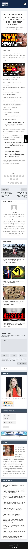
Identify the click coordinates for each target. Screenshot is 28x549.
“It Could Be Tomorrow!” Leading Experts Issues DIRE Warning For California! (13, 537)
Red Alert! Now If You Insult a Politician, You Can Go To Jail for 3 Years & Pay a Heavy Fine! (14, 497)
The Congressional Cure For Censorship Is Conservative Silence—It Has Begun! (14, 324)
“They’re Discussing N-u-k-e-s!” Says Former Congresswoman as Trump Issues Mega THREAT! (14, 504)
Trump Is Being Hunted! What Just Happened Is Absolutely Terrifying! (11, 515)
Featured (8, 29)
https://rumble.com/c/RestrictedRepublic (12, 116)
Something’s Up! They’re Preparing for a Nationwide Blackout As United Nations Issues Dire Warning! (13, 521)
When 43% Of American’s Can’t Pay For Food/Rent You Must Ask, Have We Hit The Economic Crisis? (13, 303)
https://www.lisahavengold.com (10, 79)
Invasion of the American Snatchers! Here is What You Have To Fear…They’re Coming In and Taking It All (14, 261)
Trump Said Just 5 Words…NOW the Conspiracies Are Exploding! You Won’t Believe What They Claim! (12, 510)
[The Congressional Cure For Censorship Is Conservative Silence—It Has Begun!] (14, 314)
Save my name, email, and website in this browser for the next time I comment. (13, 359)
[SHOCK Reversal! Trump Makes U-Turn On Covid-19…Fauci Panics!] (14, 272)
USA (12, 29)
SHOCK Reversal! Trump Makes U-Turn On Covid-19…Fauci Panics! (14, 282)
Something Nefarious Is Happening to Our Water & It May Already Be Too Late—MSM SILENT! (13, 527)
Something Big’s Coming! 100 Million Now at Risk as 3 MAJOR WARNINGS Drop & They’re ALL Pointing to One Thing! (14, 491)
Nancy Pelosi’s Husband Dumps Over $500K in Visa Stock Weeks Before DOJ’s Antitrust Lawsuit (14, 124)
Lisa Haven (12, 27)
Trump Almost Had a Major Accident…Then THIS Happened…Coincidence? (14, 532)
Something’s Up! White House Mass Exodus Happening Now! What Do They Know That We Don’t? (13, 485)
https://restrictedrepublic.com (9, 94)
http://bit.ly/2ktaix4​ (7, 109)
